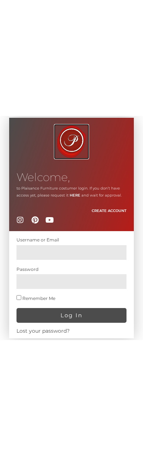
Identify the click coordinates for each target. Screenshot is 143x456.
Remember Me (38, 298)
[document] (71, 228)
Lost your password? (43, 331)
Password (27, 269)
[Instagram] (20, 220)
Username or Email (37, 240)
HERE (75, 195)
